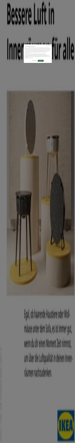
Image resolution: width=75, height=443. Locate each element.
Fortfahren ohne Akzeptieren (48, 45)
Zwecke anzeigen (34, 60)
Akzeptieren (40, 60)
